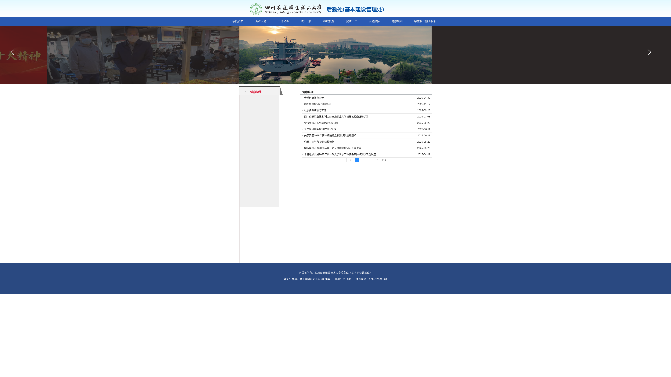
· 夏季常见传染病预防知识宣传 (319, 129)
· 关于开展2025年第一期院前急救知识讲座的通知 (329, 135)
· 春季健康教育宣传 (313, 97)
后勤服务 (374, 21)
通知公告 (306, 21)
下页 (384, 159)
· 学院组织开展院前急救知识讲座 (320, 122)
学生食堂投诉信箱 (425, 21)
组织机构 (328, 21)
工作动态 (283, 21)
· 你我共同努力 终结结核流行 (318, 141)
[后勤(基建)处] (323, 9)
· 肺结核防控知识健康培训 (316, 104)
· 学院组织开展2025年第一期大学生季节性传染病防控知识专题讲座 (339, 154)
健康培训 (397, 21)
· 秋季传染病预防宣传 (314, 110)
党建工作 (351, 21)
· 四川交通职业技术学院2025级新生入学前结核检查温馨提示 (335, 116)
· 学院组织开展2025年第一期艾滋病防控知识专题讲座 (331, 148)
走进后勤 (260, 21)
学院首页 (238, 21)
